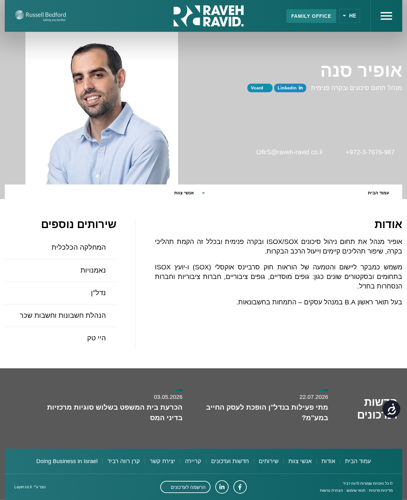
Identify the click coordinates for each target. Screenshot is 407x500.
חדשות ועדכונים (230, 461)
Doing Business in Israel (67, 461)
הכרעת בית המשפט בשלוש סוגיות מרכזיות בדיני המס (115, 412)
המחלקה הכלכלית (79, 247)
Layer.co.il (23, 487)
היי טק (96, 338)
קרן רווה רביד (123, 461)
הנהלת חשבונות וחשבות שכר (63, 315)
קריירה (193, 461)
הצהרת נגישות (331, 490)
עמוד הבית (378, 193)
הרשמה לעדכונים (188, 487)
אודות (328, 461)
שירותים (269, 461)
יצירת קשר (162, 461)
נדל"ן (98, 293)
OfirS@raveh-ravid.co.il (293, 152)
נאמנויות (93, 270)
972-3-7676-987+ (374, 152)
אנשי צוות (184, 193)
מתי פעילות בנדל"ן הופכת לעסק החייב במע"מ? (267, 412)
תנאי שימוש (356, 490)
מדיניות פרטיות (381, 490)
